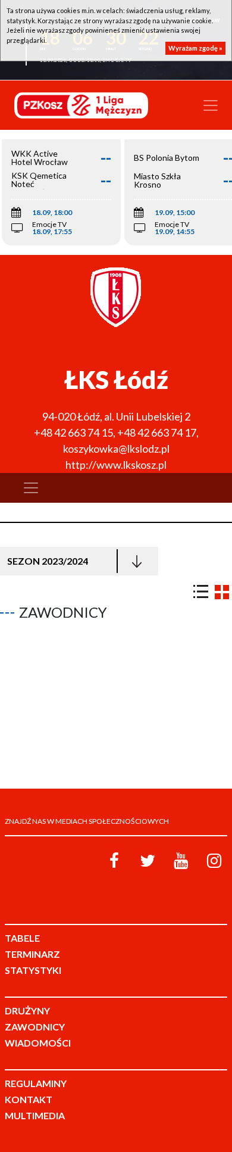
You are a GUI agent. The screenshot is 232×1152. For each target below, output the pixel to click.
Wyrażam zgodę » (195, 48)
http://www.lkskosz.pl (116, 464)
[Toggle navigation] (210, 105)
